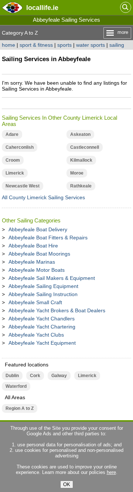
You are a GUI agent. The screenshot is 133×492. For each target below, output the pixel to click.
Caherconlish (20, 147)
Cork (35, 375)
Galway (59, 375)
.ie (42, 7)
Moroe (76, 173)
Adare (12, 134)
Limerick (15, 173)
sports (64, 45)
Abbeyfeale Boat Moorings (39, 254)
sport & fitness (36, 45)
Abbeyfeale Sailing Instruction (43, 294)
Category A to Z (20, 33)
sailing (116, 45)
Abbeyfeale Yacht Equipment (42, 343)
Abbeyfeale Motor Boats (36, 270)
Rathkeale (81, 186)
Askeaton (80, 134)
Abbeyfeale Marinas (31, 262)
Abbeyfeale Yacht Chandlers (41, 318)
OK (66, 484)
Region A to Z (20, 408)
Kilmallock (81, 160)
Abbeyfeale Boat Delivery (37, 229)
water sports (90, 45)
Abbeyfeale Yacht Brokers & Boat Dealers (56, 310)
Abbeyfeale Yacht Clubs (36, 335)
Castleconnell (84, 147)
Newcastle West (23, 186)
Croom (13, 160)
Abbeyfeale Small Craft (35, 302)
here (111, 472)
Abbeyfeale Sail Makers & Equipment (51, 278)
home (8, 45)
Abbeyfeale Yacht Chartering (41, 327)
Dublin (12, 375)
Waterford (16, 386)
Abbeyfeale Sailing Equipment (43, 286)
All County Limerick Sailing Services (43, 197)
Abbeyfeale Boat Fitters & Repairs (48, 237)
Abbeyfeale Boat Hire (33, 246)
